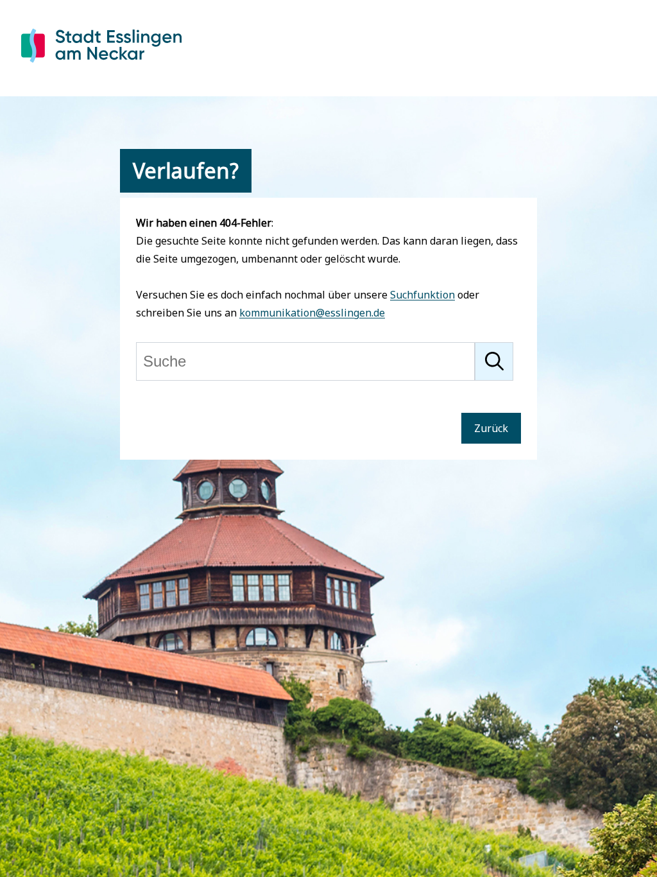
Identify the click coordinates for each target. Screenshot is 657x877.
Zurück (491, 428)
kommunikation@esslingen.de (312, 313)
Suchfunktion (422, 295)
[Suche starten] (494, 361)
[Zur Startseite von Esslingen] (101, 65)
